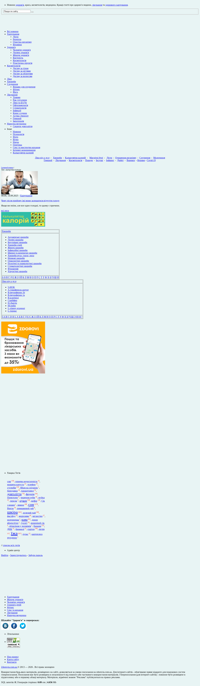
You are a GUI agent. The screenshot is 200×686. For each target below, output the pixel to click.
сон (31, 504)
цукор (23, 500)
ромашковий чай (25, 508)
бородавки (12, 490)
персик (13, 501)
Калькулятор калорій (23, 152)
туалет (24, 523)
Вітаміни (17, 44)
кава (25, 519)
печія (42, 529)
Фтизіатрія (13, 268)
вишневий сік (38, 523)
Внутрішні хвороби (17, 242)
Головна (4, 167)
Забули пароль (35, 555)
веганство (37, 516)
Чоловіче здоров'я (22, 50)
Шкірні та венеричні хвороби (22, 253)
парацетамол (27, 490)
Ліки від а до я (42, 157)
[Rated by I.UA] (13, 641)
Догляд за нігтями (22, 71)
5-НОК (11, 287)
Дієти (15, 36)
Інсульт (99, 160)
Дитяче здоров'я (21, 52)
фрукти (30, 494)
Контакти (12, 662)
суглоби (11, 487)
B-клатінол (13, 297)
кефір (34, 501)
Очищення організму (125, 157)
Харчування (13, 34)
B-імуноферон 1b (16, 292)
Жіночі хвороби (16, 247)
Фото (15, 137)
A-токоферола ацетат (18, 290)
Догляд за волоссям (22, 76)
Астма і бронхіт (21, 116)
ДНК (9, 529)
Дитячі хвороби (15, 239)
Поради (89, 160)
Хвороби (11, 81)
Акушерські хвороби (18, 237)
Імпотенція (18, 121)
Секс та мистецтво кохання (26, 147)
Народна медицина (16, 123)
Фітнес (16, 89)
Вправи (141, 160)
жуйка (41, 497)
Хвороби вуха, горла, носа (21, 255)
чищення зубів (27, 497)
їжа (14, 533)
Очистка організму (22, 42)
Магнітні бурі (96, 157)
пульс (25, 534)
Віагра (10, 508)
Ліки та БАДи (20, 102)
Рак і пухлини (20, 100)
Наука (16, 142)
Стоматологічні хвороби (20, 266)
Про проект (13, 657)
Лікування (12, 94)
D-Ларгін (12, 303)
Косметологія (19, 60)
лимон (20, 504)
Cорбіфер (12, 300)
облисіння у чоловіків (20, 526)
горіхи (31, 529)
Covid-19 (151, 160)
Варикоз (131, 160)
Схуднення (12, 84)
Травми (16, 97)
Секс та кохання (15, 610)
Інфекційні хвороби (18, 250)
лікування (97, 5)
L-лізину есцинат (16, 308)
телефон (31, 484)
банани (37, 526)
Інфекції (17, 110)
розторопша (13, 520)
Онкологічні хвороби (18, 261)
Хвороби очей (15, 245)
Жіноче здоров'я (21, 55)
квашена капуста (15, 484)
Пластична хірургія (22, 63)
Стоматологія (19, 108)
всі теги (5, 210)
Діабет (120, 160)
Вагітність (18, 58)
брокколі (20, 529)
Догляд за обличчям (23, 73)
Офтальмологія (20, 105)
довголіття (14, 494)
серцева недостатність (26, 481)
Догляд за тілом (20, 68)
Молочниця (159, 157)
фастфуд (11, 516)
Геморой (17, 118)
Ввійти (4, 555)
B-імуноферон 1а (16, 295)
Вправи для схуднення (24, 87)
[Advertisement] (100, 575)
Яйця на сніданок (29, 487)
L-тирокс (12, 311)
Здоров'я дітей (14, 605)
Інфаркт (110, 160)
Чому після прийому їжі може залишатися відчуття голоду (30, 200)
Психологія (18, 134)
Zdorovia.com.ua (9, 667)
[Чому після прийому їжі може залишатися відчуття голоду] (19, 193)
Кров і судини (20, 113)
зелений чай (29, 512)
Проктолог (12, 497)
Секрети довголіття (22, 126)
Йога (15, 92)
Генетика (17, 145)
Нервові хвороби (16, 258)
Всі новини (12, 31)
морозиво (24, 516)
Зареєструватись (18, 555)
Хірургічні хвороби (17, 271)
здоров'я (20, 5)
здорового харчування (116, 5)
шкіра (12, 512)
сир (9, 481)
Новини (17, 131)
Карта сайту (13, 659)
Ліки (9, 79)
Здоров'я (11, 47)
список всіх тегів (11, 545)
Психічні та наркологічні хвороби (25, 263)
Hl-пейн (12, 305)
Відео (15, 139)
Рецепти (17, 39)
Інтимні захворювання (24, 150)
